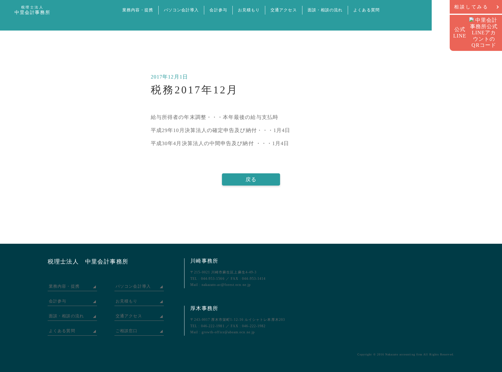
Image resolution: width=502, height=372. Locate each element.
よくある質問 (366, 10)
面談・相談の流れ (325, 10)
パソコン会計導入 (181, 10)
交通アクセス (283, 10)
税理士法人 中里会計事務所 (88, 261)
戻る (251, 179)
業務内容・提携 (137, 10)
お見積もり (249, 10)
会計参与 (218, 10)
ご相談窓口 (126, 331)
